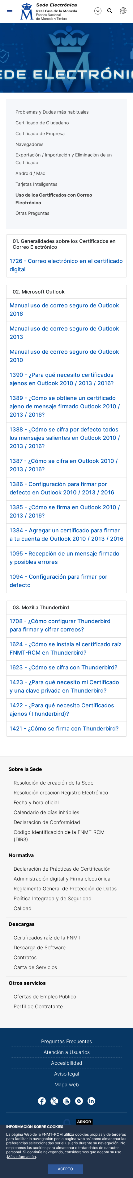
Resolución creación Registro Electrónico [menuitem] (61, 792)
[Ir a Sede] (48, 12)
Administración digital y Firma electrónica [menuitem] (62, 879)
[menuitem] (66, 769)
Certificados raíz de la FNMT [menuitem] (47, 937)
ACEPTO (65, 1169)
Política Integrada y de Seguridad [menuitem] (53, 898)
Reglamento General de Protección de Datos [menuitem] (65, 888)
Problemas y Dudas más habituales (52, 112)
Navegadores (29, 144)
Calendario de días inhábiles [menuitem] (46, 812)
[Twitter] (54, 1100)
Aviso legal (66, 1074)
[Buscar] (109, 10)
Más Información (21, 1156)
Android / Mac (30, 173)
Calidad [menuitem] (23, 908)
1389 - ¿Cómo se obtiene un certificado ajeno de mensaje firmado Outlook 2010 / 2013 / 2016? (65, 406)
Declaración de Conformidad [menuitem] (47, 822)
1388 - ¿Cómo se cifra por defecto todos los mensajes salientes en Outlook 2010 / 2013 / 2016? (65, 437)
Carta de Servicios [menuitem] (35, 967)
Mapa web (66, 1084)
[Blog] (79, 1100)
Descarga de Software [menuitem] (40, 947)
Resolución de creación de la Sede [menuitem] (53, 783)
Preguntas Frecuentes (66, 1041)
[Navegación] (9, 11)
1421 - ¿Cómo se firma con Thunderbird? (64, 728)
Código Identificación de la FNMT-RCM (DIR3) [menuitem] (59, 836)
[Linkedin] (91, 1100)
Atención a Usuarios (67, 1052)
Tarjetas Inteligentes (36, 184)
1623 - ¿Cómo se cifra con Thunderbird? (63, 667)
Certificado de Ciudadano (42, 123)
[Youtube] (67, 1100)
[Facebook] (42, 1100)
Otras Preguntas (32, 213)
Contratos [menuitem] (25, 957)
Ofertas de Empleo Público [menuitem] (45, 996)
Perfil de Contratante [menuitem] (38, 1006)
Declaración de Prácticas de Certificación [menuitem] (62, 869)
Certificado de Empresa (40, 133)
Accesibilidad (66, 1063)
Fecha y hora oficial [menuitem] (36, 802)
